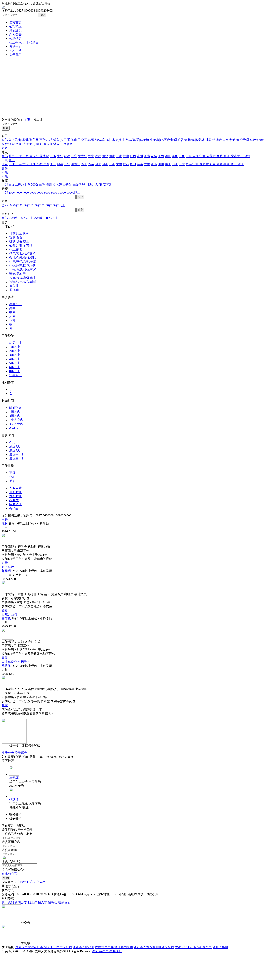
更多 (5, 148)
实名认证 (15, 504)
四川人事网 (220, 947)
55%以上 (14, 218)
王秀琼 (14, 777)
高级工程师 (16, 184)
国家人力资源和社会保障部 (34, 947)
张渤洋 (14, 799)
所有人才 (15, 488)
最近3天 (14, 446)
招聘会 (34, 42)
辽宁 (74, 156)
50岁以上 (59, 205)
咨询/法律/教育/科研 (29, 144)
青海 (195, 156)
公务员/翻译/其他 (20, 140)
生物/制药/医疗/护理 (163, 140)
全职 (12, 476)
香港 (233, 156)
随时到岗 (15, 407)
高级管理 (79, 184)
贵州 (140, 156)
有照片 (14, 500)
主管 (5, 519)
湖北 (91, 156)
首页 (27, 119)
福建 (67, 156)
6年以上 (14, 367)
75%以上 (39, 218)
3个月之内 (16, 424)
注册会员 (8, 752)
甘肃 (126, 156)
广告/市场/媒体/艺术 (191, 140)
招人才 (24, 42)
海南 (147, 156)
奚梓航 (6, 665)
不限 (5, 172)
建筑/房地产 (214, 140)
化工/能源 (87, 140)
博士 (12, 328)
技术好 (57, 184)
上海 (25, 156)
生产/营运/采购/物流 (135, 140)
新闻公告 (15, 34)
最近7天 (14, 450)
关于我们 (15, 54)
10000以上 (73, 192)
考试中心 (15, 46)
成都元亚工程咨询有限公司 (193, 947)
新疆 (226, 156)
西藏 (219, 156)
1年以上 (14, 346)
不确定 (14, 428)
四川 (168, 156)
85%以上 (52, 218)
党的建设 (15, 30)
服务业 (48, 144)
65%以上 (27, 218)
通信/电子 (73, 140)
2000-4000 (15, 192)
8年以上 (14, 371)
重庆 (32, 156)
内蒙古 (211, 156)
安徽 (46, 156)
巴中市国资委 (104, 947)
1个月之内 (16, 420)
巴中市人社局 (62, 947)
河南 (112, 156)
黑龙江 (82, 156)
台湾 (247, 156)
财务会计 (8, 567)
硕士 (12, 324)
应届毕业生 (17, 342)
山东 (189, 156)
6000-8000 (43, 192)
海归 (49, 184)
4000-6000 (29, 192)
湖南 (98, 156)
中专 (12, 312)
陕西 (175, 156)
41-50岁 (47, 205)
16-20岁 (14, 205)
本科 (12, 320)
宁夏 (202, 156)
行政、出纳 (9, 614)
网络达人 (92, 184)
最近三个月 (17, 458)
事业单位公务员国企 (15, 661)
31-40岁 (36, 205)
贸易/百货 (39, 140)
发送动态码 (9, 873)
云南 (119, 156)
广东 (53, 156)
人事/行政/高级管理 (236, 140)
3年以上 (14, 355)
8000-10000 (58, 192)
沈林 (5, 523)
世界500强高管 (35, 184)
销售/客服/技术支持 (108, 140)
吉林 (154, 156)
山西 (182, 156)
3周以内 (14, 416)
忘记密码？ (38, 882)
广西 (133, 156)
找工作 (14, 42)
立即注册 (23, 882)
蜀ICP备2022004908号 (107, 951)
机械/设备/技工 (56, 140)
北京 (12, 156)
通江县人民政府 (83, 947)
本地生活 (15, 50)
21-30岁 (25, 205)
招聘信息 (15, 38)
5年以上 (14, 363)
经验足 (67, 184)
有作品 (14, 508)
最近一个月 (17, 454)
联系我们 (64, 902)
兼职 (12, 481)
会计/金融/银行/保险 (22, 257)
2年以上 (14, 351)
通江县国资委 (123, 947)
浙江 (60, 156)
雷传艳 (6, 618)
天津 (18, 156)
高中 (12, 308)
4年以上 (14, 359)
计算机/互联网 (63, 144)
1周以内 (14, 411)
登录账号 (21, 752)
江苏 (39, 156)
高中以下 (15, 304)
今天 (12, 442)
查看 (5, 562)
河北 (105, 156)
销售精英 (105, 184)
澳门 (240, 156)
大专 (12, 316)
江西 (161, 156)
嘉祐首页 (15, 22)
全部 (5, 140)
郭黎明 (6, 571)
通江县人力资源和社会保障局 (154, 947)
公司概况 (15, 26)
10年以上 (15, 375)
